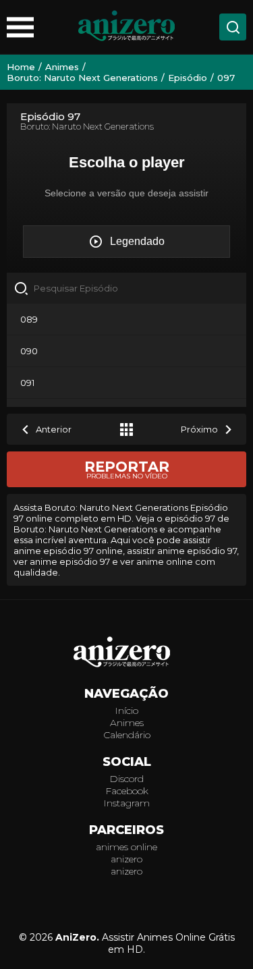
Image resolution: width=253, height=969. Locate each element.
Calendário (126, 735)
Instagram (126, 803)
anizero (126, 859)
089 (29, 319)
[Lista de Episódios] (126, 429)
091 (27, 382)
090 (29, 350)
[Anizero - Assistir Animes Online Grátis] (127, 653)
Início (126, 710)
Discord (126, 779)
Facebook (126, 791)
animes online (126, 847)
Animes (127, 723)
